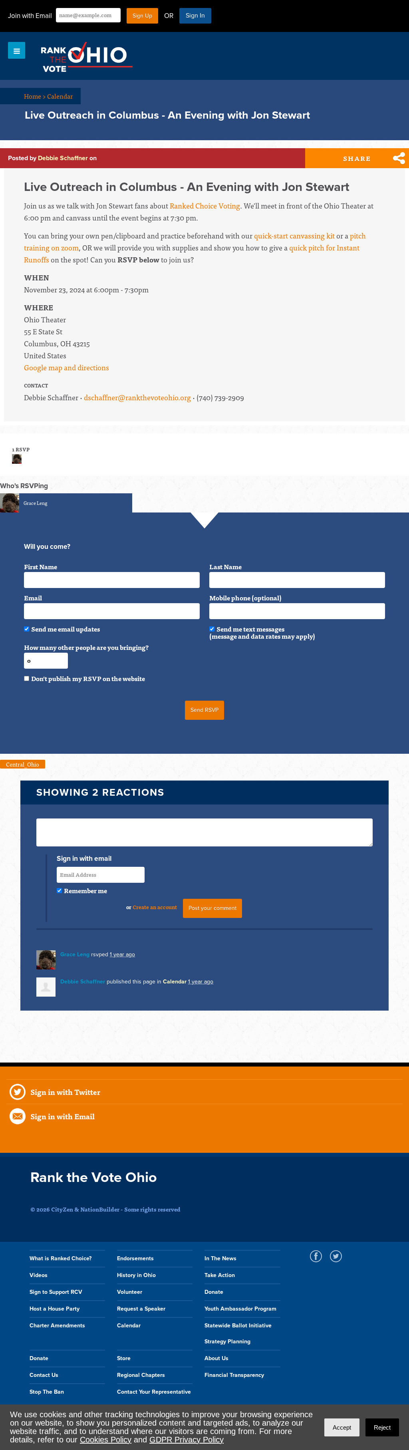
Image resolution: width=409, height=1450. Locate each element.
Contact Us (44, 1375)
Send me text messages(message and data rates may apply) (262, 632)
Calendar (60, 96)
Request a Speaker (141, 1308)
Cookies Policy (105, 1439)
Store (124, 1358)
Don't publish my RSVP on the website (88, 678)
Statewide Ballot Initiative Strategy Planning (238, 1333)
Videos (39, 1275)
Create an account (155, 907)
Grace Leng (35, 503)
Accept (342, 1427)
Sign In (195, 16)
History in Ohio (136, 1275)
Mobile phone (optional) (245, 597)
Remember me (85, 890)
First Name (40, 566)
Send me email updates (65, 628)
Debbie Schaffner (63, 158)
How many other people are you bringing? (86, 647)
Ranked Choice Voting (205, 205)
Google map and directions (66, 367)
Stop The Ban (47, 1391)
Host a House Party (54, 1308)
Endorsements (135, 1258)
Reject (382, 1427)
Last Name (225, 566)
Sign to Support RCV (56, 1292)
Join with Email (30, 16)
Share (357, 158)
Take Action (219, 1275)
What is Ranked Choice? (60, 1258)
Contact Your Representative (154, 1391)
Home (35, 96)
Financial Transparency (234, 1375)
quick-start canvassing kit (294, 235)
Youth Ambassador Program (240, 1308)
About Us (216, 1358)
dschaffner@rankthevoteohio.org (137, 397)
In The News (220, 1258)
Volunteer (129, 1292)
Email (33, 597)
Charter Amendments (57, 1325)
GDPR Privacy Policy (186, 1439)
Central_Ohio (22, 764)
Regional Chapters (141, 1375)
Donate (213, 1292)
